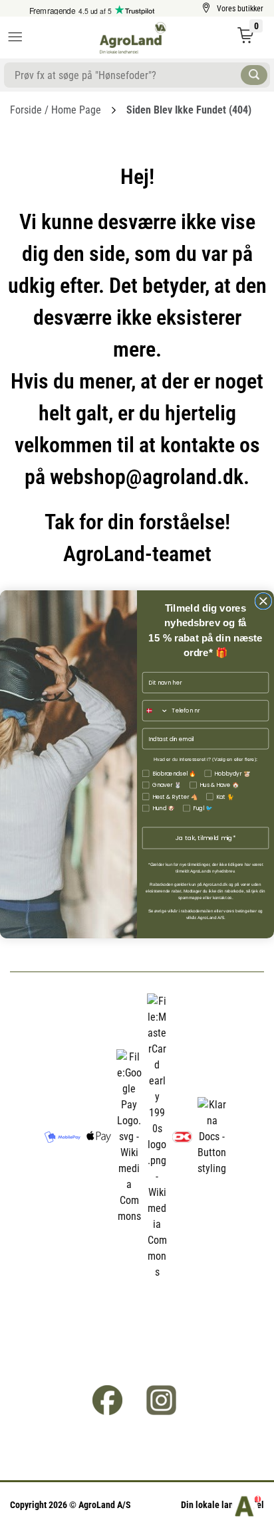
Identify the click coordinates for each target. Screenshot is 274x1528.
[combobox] (155, 710)
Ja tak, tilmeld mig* (206, 837)
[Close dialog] (263, 601)
